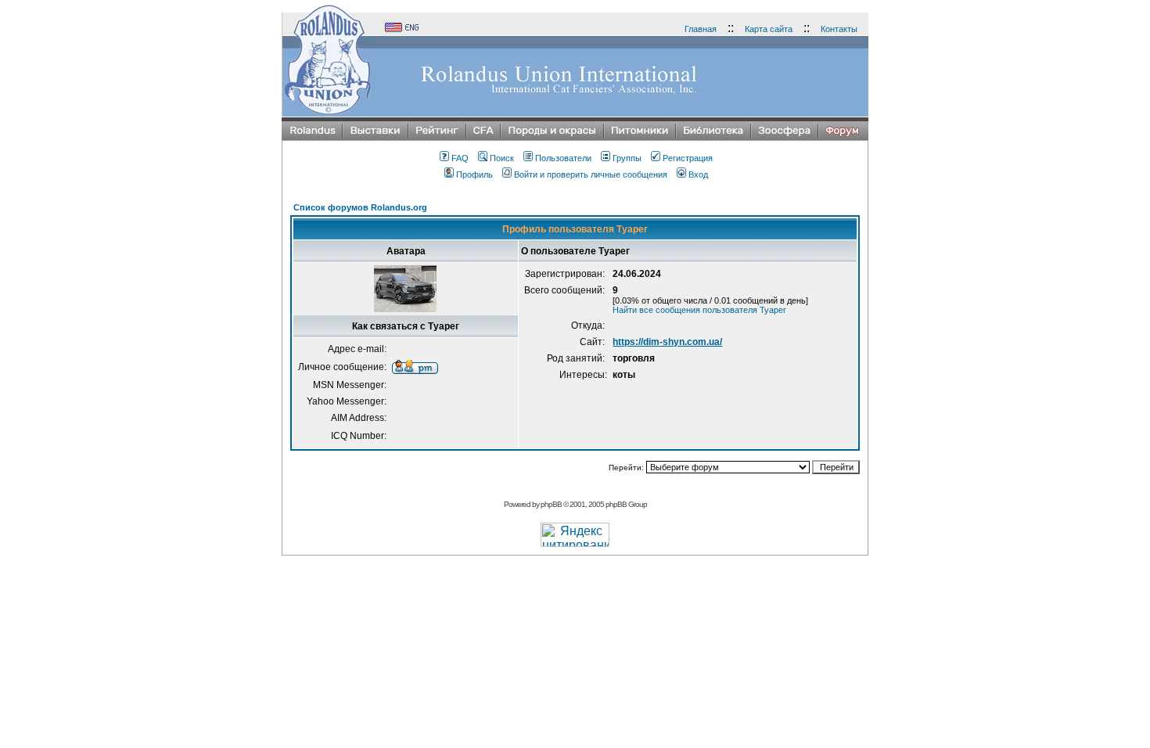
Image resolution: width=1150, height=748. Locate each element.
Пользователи (563, 158)
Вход (698, 174)
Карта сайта (768, 29)
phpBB (551, 504)
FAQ (460, 158)
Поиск (502, 158)
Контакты (839, 29)
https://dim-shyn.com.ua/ (667, 341)
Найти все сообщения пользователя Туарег (699, 310)
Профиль (474, 174)
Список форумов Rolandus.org (360, 207)
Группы (627, 158)
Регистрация (688, 158)
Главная (701, 29)
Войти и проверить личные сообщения (590, 174)
